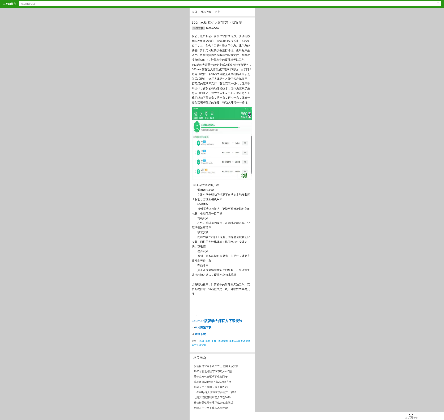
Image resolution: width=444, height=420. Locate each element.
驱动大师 (223, 341)
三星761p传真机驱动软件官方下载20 (215, 392)
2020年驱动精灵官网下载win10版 (213, 371)
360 (208, 341)
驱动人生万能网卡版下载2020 (211, 386)
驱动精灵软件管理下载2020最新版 (213, 402)
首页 (194, 11)
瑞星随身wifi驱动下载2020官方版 (213, 381)
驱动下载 (206, 11)
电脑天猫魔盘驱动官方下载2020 (212, 397)
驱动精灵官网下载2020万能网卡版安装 (216, 366)
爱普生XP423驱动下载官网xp (211, 376)
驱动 (201, 341)
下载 (213, 341)
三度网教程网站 (9, 3)
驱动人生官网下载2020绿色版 (211, 407)
